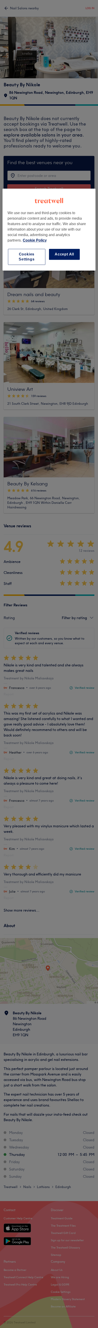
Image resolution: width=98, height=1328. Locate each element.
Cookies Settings (26, 256)
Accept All (64, 254)
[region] (49, 230)
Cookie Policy (35, 240)
